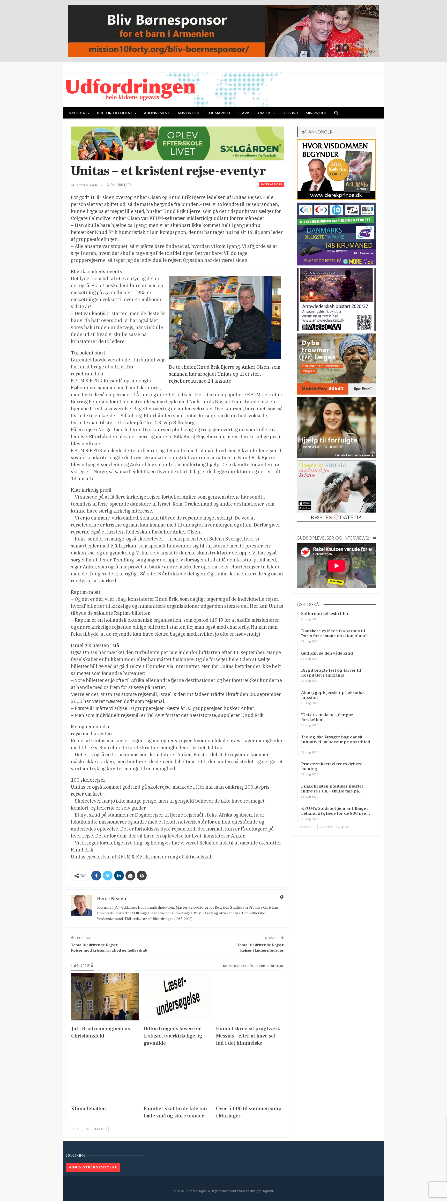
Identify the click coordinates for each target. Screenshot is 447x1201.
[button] (336, 114)
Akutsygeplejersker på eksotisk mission (333, 695)
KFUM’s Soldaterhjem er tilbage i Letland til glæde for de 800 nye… (335, 811)
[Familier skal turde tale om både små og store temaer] (177, 1076)
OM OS (265, 113)
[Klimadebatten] (105, 1076)
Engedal (268, 1191)
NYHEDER (77, 113)
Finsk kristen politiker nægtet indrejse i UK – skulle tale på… (332, 788)
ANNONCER (188, 113)
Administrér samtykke (93, 1167)
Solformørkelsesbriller (325, 614)
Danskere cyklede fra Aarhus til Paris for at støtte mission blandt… (336, 633)
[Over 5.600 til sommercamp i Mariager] (250, 1076)
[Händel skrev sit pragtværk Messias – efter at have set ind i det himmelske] (250, 996)
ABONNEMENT (157, 113)
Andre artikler (271, 184)
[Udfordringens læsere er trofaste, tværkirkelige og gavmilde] (177, 996)
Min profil (316, 113)
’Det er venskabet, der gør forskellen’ (327, 717)
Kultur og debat (115, 113)
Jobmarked (218, 113)
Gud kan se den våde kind (327, 653)
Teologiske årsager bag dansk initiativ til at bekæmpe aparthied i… (335, 742)
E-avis (244, 113)
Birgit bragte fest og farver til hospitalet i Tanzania (331, 673)
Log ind (291, 113)
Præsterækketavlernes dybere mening (331, 766)
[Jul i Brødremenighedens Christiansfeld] (105, 996)
